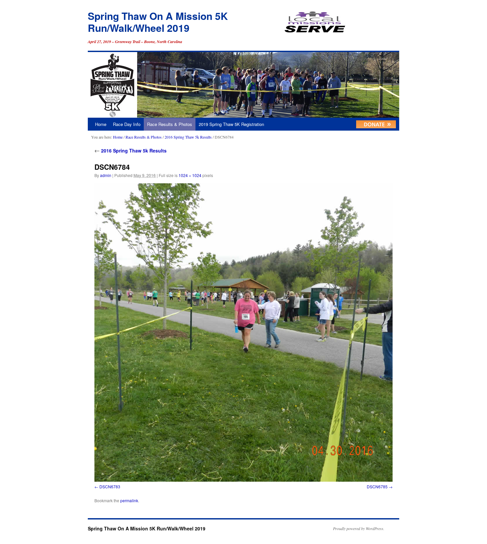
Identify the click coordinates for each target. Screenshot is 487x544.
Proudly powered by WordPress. (358, 528)
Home (100, 124)
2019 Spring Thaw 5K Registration (231, 124)
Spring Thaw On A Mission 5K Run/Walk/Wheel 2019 (158, 22)
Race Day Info (126, 124)
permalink (129, 500)
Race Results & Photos (169, 124)
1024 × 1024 (190, 175)
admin (105, 175)
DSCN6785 (377, 486)
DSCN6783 (109, 486)
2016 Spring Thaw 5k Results (188, 137)
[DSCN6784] (243, 332)
